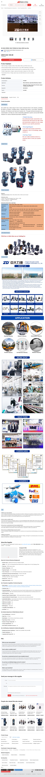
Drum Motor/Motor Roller (37, 741)
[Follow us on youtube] (40, 769)
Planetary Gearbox (32, 585)
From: (6, 680)
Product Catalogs (17, 737)
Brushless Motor (5, 586)
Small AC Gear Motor (12, 586)
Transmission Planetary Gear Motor (23, 586)
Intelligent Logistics (36, 743)
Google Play (10, 769)
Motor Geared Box (21, 762)
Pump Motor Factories (14, 760)
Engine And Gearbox (5, 754)
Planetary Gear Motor (25, 585)
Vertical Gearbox (22, 754)
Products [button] (11, 4)
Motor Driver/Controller (5, 743)
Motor (40, 585)
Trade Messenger (18, 769)
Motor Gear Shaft (5, 765)
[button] (1, 1)
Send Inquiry (11, 59)
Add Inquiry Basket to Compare (23, 42)
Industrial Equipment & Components (10, 8)
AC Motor (15, 585)
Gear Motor (11, 585)
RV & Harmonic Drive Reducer (27, 743)
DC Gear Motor (25, 739)
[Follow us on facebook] (36, 769)
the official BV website (26, 544)
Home (2, 8)
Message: (5, 686)
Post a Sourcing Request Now (31, 695)
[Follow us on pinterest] (42, 769)
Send (9, 695)
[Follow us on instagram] (39, 769)
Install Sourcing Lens (6, 771)
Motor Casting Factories (34, 760)
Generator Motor (5, 760)
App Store (4, 769)
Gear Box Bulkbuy (13, 765)
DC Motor (18, 585)
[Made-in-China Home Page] (22, 2)
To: (6, 683)
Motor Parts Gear (12, 762)
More (2, 767)
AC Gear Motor (14, 739)
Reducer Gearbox (14, 754)
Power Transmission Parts (22, 8)
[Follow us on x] (37, 769)
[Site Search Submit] (29, 5)
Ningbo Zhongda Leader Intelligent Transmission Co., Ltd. (13, 50)
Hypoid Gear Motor (15, 741)
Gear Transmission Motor (30, 762)
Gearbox (29, 8)
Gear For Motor (4, 762)
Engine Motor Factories (24, 760)
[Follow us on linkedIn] (32, 771)
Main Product (3, 739)
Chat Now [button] (34, 59)
